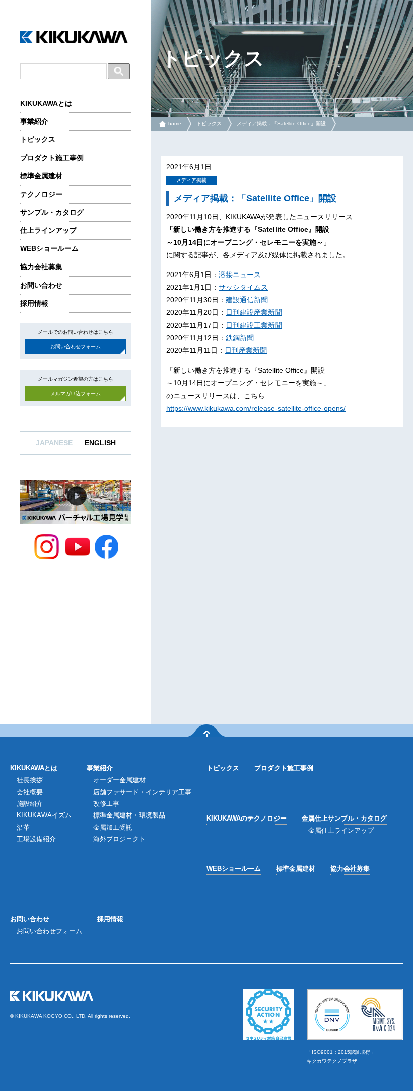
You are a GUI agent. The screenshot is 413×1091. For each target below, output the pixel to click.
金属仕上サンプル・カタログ (344, 818)
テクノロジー (41, 194)
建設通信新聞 (247, 300)
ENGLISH (100, 443)
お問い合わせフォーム (75, 346)
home (174, 123)
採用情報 (34, 303)
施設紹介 (30, 803)
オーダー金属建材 (119, 780)
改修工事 (106, 803)
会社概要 (30, 792)
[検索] (119, 71)
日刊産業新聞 (246, 350)
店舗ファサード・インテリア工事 (142, 792)
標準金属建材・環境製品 (129, 815)
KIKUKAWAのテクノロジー (246, 818)
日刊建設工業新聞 (254, 325)
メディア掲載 (191, 180)
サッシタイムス (243, 287)
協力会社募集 (41, 267)
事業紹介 (34, 121)
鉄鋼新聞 (240, 338)
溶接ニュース (240, 274)
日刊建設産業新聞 (254, 312)
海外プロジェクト (119, 839)
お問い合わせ (41, 285)
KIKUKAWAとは (46, 103)
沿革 (23, 827)
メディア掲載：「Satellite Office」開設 (281, 123)
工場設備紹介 (36, 839)
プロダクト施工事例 (52, 158)
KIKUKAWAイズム (44, 815)
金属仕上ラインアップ (341, 830)
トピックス (37, 139)
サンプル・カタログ (52, 212)
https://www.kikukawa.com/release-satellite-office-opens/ (256, 408)
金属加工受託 (112, 827)
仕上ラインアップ (48, 230)
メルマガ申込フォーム (75, 393)
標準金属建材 (41, 176)
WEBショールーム (49, 248)
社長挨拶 (30, 780)
